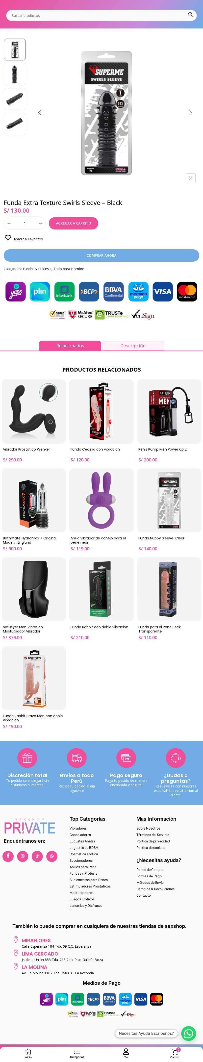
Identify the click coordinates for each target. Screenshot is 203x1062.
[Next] (190, 112)
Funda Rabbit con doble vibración (99, 627)
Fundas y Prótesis (37, 268)
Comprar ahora (101, 255)
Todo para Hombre (68, 268)
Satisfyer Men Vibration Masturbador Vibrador (23, 629)
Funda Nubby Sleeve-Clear (161, 538)
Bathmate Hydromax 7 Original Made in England (29, 540)
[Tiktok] (37, 856)
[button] (23, 237)
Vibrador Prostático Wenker (26, 449)
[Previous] (39, 112)
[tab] (70, 345)
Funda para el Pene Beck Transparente (159, 629)
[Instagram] (22, 856)
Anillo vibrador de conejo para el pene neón (98, 540)
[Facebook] (8, 856)
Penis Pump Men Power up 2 (162, 449)
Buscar (190, 15)
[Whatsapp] (51, 856)
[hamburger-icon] (77, 1052)
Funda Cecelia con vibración (95, 449)
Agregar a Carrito (73, 223)
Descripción (133, 346)
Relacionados (70, 346)
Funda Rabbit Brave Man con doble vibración (33, 718)
